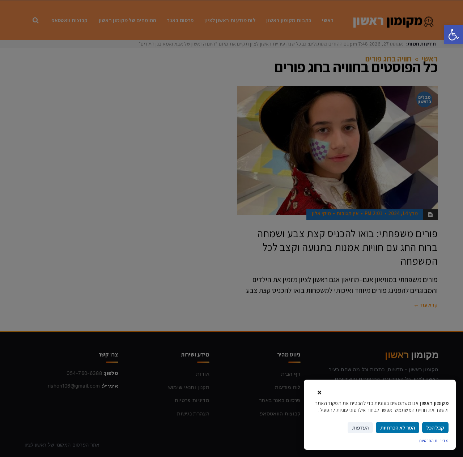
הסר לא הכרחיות (397, 427)
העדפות (360, 427)
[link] (453, 34)
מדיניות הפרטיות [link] (434, 440)
